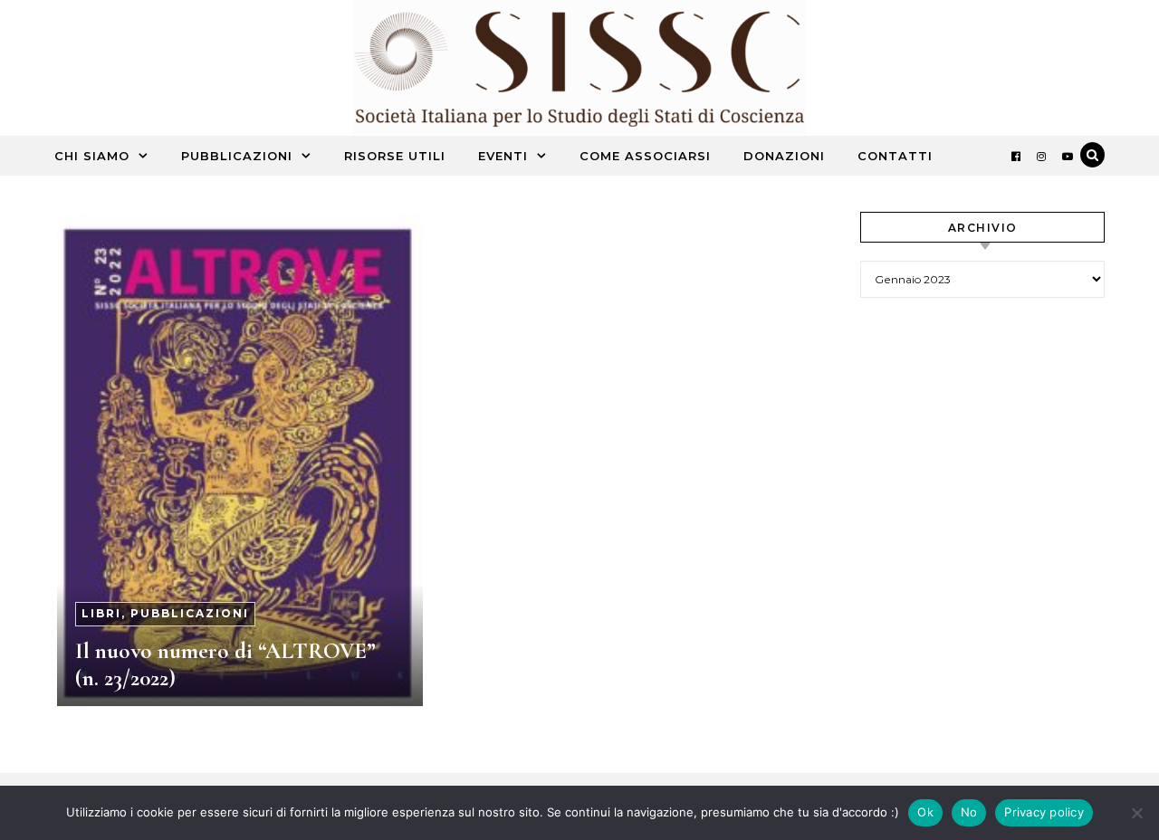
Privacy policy (1044, 812)
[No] (1136, 813)
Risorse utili (394, 155)
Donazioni (784, 155)
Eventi (503, 155)
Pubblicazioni (236, 155)
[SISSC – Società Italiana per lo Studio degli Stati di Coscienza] (579, 72)
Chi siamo (91, 155)
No (969, 812)
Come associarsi (645, 155)
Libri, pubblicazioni (165, 613)
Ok (925, 812)
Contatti (895, 155)
